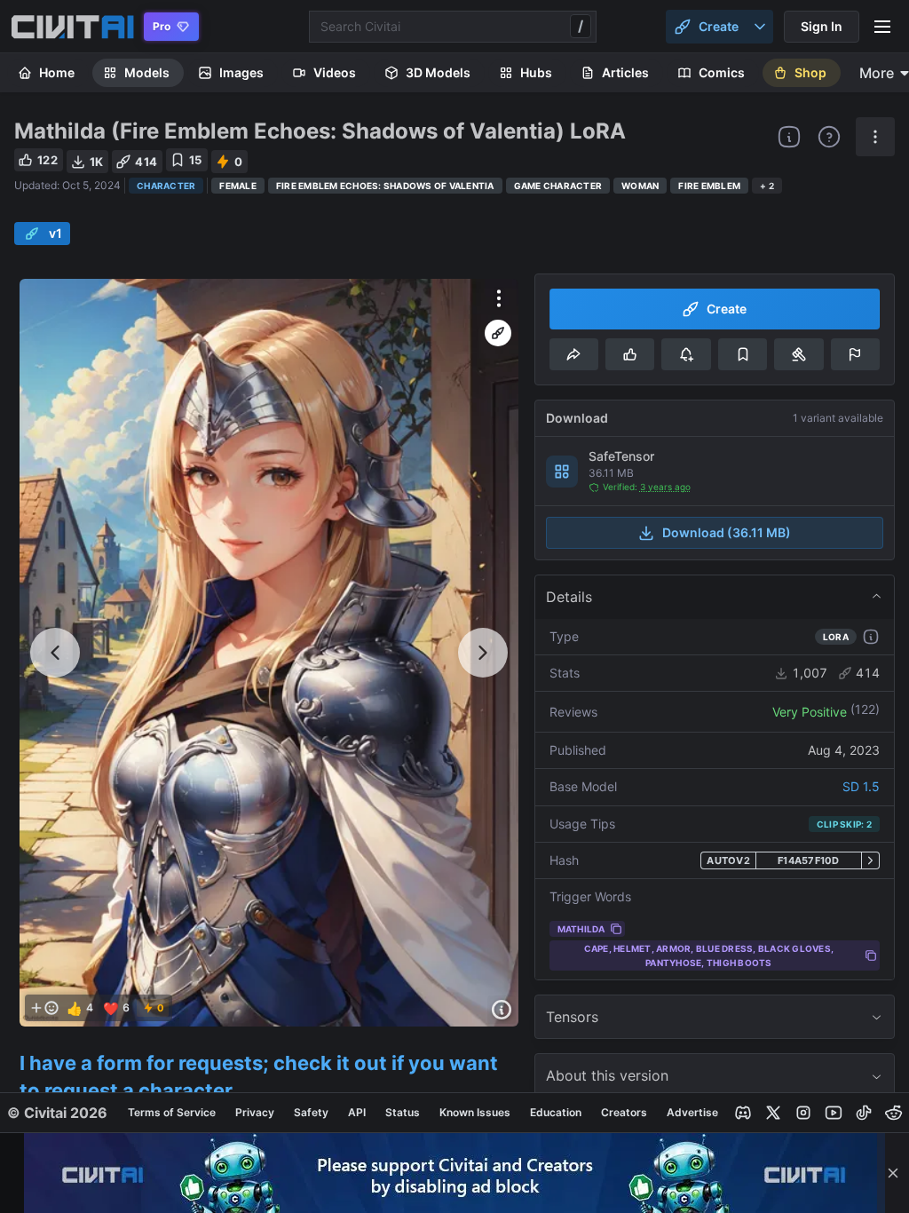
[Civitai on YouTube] (833, 1113)
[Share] (573, 354)
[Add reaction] (44, 1008)
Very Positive (809, 711)
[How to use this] (871, 637)
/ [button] (580, 26)
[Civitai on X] (773, 1113)
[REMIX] (498, 333)
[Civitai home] (72, 26)
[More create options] (760, 27)
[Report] (855, 354)
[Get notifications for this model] (685, 354)
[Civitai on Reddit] (894, 1113)
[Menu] (882, 26)
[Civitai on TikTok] (864, 1113)
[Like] (629, 354)
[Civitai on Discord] (743, 1113)
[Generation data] (501, 1010)
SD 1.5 (861, 786)
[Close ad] (893, 1173)
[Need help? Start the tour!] (829, 136)
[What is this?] (789, 136)
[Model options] (875, 136)
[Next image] (483, 653)
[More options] (498, 298)
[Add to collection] (742, 354)
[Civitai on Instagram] (803, 1113)
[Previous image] (55, 653)
